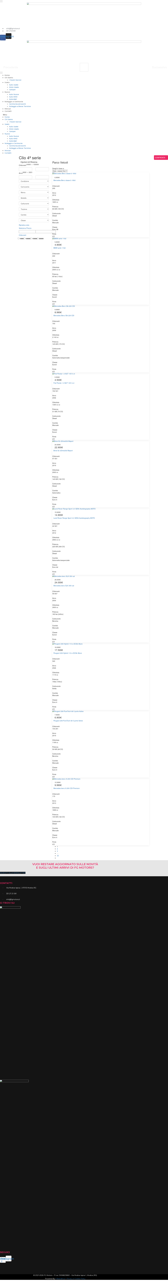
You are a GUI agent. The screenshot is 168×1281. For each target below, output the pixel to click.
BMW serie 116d (59, 248)
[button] (9, 67)
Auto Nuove (14, 94)
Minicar (8, 109)
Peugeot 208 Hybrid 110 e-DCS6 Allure (67, 653)
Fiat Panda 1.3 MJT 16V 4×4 (63, 383)
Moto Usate (14, 87)
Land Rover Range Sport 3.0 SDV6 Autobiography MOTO (74, 518)
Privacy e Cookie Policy (76, 1279)
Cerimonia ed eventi (17, 104)
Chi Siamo (9, 78)
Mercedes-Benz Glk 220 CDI (63, 315)
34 (58, 855)
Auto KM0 (13, 97)
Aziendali (13, 99)
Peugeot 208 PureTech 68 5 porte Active (68, 721)
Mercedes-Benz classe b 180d (64, 180)
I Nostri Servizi (15, 80)
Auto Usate (13, 85)
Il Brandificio (60, 1279)
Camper (12, 90)
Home (7, 75)
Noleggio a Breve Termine (20, 106)
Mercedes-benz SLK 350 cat (63, 585)
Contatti (8, 111)
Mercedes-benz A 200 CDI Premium (66, 788)
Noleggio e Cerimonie (14, 102)
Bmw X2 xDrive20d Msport (63, 450)
